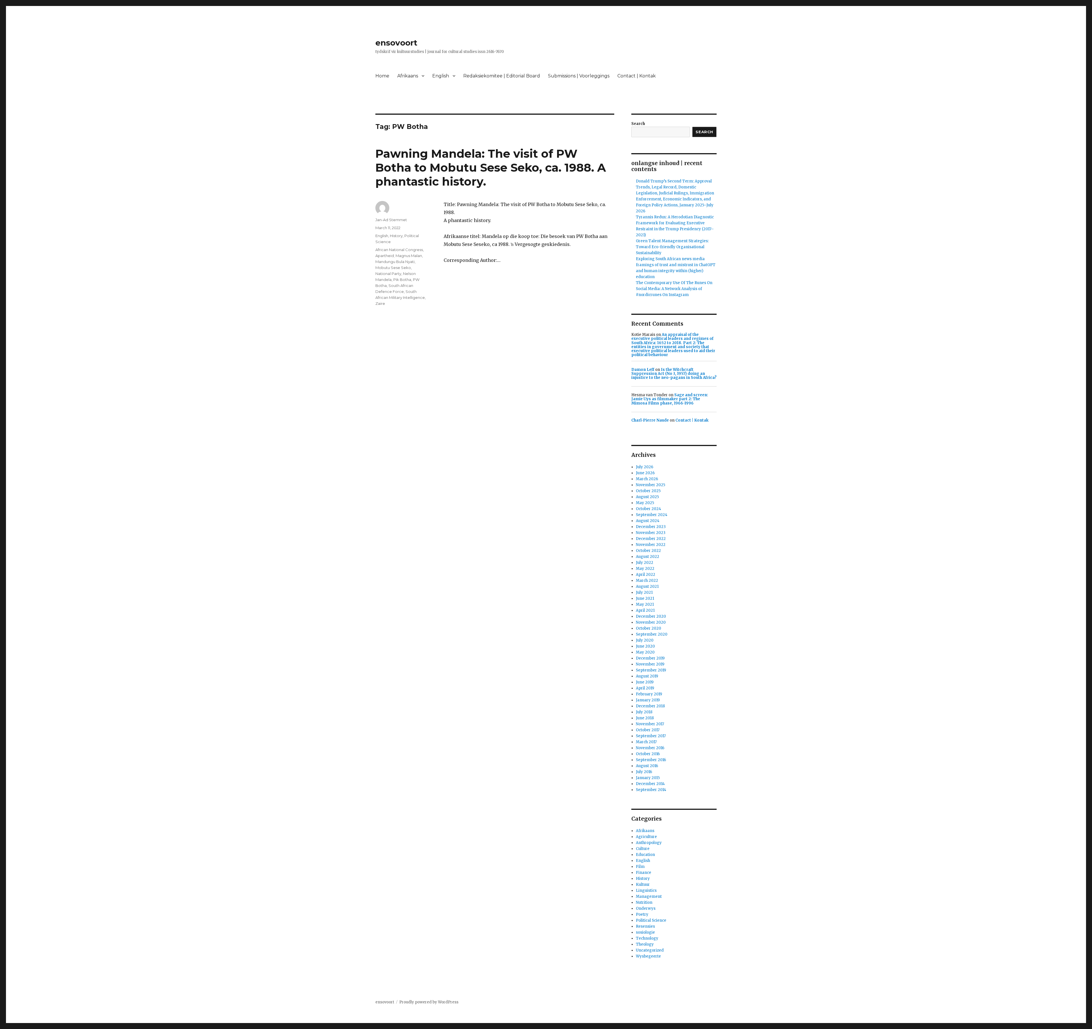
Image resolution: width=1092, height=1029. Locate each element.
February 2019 (649, 694)
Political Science (651, 920)
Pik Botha (402, 279)
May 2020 (645, 652)
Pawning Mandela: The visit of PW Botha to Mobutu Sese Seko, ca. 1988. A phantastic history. (490, 167)
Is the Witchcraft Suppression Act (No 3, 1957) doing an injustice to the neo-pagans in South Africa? (674, 373)
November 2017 (650, 724)
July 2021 (644, 592)
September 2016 (651, 759)
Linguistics (646, 890)
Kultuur (643, 884)
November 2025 (650, 484)
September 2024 (651, 514)
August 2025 (647, 496)
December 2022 (651, 538)
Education (645, 854)
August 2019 (647, 676)
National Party (388, 273)
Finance (643, 872)
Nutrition (644, 902)
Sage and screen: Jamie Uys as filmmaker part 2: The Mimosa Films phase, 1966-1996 (669, 399)
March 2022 (647, 580)
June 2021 (645, 598)
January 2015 (648, 777)
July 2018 (644, 712)
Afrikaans (407, 76)
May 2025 (645, 502)
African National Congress (399, 249)
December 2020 (651, 616)
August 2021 (647, 586)
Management (649, 896)
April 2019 (645, 688)
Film (640, 866)
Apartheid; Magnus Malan (398, 255)
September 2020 (651, 634)
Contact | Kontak (636, 76)
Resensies (645, 926)
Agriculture (646, 836)
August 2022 (647, 556)
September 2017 (651, 736)
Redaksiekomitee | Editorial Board (501, 76)
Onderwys (645, 908)
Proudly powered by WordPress (428, 1002)
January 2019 (648, 700)
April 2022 (645, 574)
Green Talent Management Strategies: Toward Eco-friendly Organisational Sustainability (672, 247)
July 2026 (644, 467)
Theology (645, 944)
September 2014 (651, 789)
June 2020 (645, 646)
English (440, 76)
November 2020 (651, 622)
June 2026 (645, 473)
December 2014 (650, 783)
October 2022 (648, 550)
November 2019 (650, 664)
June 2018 (645, 718)
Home (382, 76)
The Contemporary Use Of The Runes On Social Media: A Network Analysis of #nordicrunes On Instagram (674, 288)
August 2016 (647, 765)
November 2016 (650, 747)
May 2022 (645, 568)
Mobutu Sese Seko (393, 267)
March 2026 (647, 478)
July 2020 (644, 640)
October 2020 (648, 628)
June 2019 (644, 682)
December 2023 (651, 526)
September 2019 (651, 670)
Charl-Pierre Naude (650, 420)
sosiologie (645, 932)
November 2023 (650, 532)
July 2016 (644, 771)
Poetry (642, 914)
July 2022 (644, 562)
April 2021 (645, 610)
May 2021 (645, 604)
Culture (643, 848)
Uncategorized (650, 950)
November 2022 (650, 544)
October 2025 (648, 490)
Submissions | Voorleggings (578, 76)
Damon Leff (642, 369)
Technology (647, 938)
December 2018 (650, 706)
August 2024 (647, 520)
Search (638, 123)
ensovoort (396, 43)
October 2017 (647, 730)
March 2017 (646, 742)
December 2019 (650, 658)
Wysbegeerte (648, 956)
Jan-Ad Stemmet (391, 219)
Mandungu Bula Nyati (395, 261)
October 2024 (648, 508)
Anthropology (649, 842)
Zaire (380, 303)
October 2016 (648, 753)
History (396, 235)
